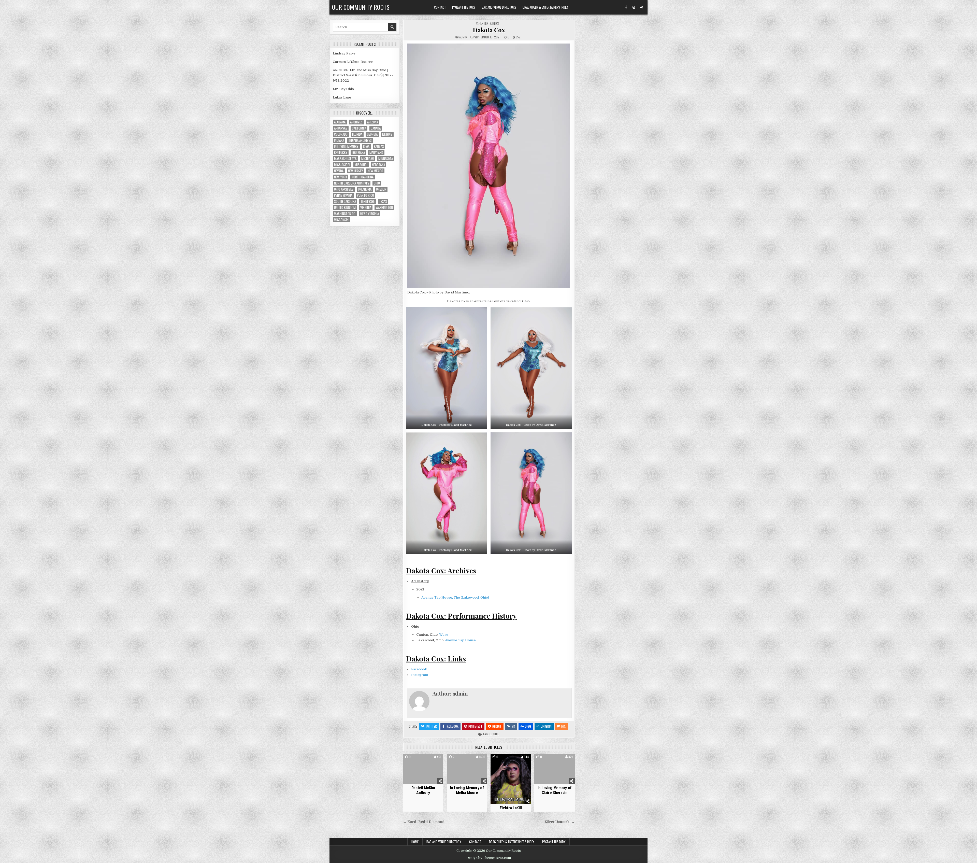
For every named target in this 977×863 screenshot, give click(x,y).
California (359, 128)
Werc (443, 634)
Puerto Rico (365, 195)
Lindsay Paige (344, 53)
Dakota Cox (489, 30)
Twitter (431, 726)
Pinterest (475, 726)
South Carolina (345, 201)
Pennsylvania (343, 195)
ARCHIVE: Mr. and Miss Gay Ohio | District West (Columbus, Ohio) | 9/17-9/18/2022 (363, 75)
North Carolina (362, 177)
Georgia (372, 134)
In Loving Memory (346, 146)
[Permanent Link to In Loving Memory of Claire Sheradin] (554, 769)
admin (463, 37)
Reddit (496, 726)
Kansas (379, 146)
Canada (376, 128)
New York (340, 177)
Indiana (339, 140)
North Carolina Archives (351, 183)
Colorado (341, 134)
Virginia (365, 207)
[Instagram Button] (633, 7)
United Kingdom (345, 207)
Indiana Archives (360, 140)
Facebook (419, 669)
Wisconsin (341, 219)
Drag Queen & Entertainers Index (545, 7)
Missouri (361, 164)
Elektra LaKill (511, 807)
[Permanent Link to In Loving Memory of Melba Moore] (467, 769)
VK (513, 726)
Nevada (338, 170)
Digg (528, 726)
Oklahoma (364, 189)
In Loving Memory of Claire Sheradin (554, 790)
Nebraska (378, 164)
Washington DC (344, 213)
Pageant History (464, 7)
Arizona (372, 122)
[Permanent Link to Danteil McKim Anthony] (423, 769)
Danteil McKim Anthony (423, 790)
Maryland (376, 152)
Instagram (419, 675)
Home (415, 841)
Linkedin (546, 726)
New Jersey (355, 170)
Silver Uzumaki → (560, 822)
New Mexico (375, 170)
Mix (563, 726)
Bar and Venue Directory (499, 7)
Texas (383, 201)
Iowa (366, 146)
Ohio (496, 734)
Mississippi (342, 164)
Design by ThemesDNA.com (488, 858)
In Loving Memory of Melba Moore (467, 790)
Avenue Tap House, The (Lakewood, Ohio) (455, 597)
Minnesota (385, 158)
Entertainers (489, 23)
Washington (384, 207)
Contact (440, 7)
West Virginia (369, 213)
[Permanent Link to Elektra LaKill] (511, 779)
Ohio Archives (343, 189)
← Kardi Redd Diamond (424, 822)
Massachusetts (345, 158)
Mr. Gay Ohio (343, 89)
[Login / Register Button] (641, 7)
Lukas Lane (342, 97)
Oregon (381, 189)
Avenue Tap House (460, 640)
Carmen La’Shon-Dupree (353, 62)
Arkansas (340, 128)
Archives (356, 122)
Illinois (387, 134)
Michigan (367, 158)
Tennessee (368, 201)
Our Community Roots (361, 6)
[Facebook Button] (626, 7)
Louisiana (358, 152)
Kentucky (340, 152)
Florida (357, 134)
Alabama (340, 122)
